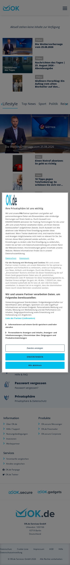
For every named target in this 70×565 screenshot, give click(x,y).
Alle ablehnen (35, 365)
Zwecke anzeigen (35, 348)
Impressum (24, 258)
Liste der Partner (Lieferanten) (20, 318)
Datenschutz (10, 258)
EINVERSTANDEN (35, 357)
